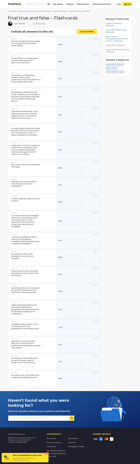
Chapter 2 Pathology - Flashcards (114, 24)
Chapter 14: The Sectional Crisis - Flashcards (117, 51)
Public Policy (111, 68)
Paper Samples (58, 4)
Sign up (127, 4)
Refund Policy (51, 446)
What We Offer (73, 438)
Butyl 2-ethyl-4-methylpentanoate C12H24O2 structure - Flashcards (117, 39)
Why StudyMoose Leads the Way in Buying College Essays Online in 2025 (56, 453)
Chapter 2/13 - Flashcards (115, 45)
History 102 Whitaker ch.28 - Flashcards (116, 31)
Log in (119, 4)
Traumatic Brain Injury (115, 72)
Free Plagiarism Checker (76, 446)
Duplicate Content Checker (101, 4)
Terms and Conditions (54, 442)
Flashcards (69, 4)
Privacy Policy (51, 438)
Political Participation (115, 65)
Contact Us (72, 442)
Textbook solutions (82, 4)
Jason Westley (19, 24)
